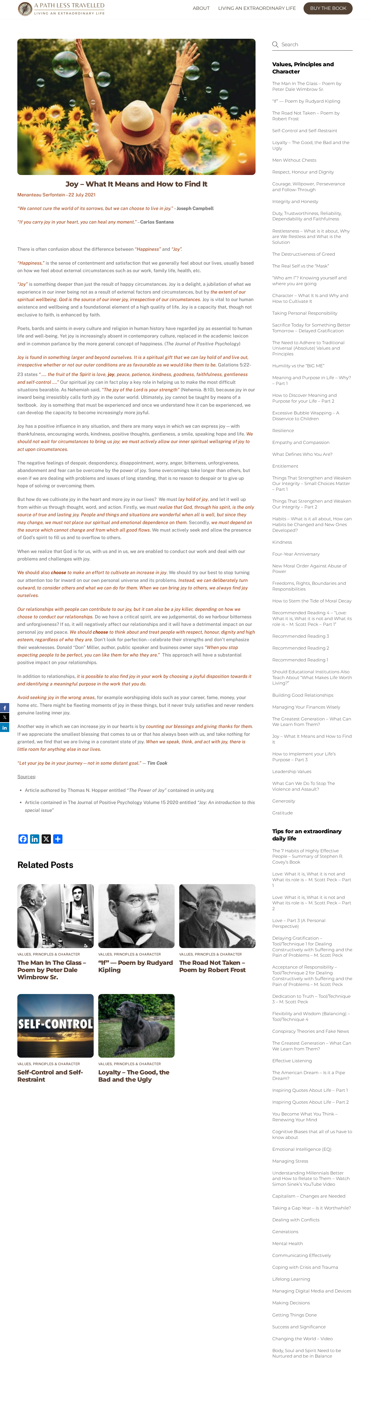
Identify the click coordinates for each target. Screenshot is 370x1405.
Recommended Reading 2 (300, 648)
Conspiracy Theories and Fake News (310, 1031)
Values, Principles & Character (48, 954)
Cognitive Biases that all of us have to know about (312, 1134)
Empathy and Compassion (301, 442)
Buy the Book (328, 8)
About (201, 8)
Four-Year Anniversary (296, 554)
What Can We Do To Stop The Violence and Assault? (303, 786)
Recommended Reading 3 (300, 636)
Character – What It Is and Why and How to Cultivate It (310, 298)
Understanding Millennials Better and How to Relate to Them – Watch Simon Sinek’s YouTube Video (311, 1178)
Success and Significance (299, 1327)
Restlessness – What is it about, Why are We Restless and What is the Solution (311, 236)
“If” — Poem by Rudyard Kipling (306, 101)
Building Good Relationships (302, 695)
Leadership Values (291, 771)
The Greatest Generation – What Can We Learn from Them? (311, 721)
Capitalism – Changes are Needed (308, 1196)
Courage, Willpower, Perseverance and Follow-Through (308, 186)
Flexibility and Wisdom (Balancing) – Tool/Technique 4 (311, 1016)
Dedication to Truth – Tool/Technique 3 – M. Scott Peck (311, 999)
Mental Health (287, 1243)
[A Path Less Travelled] (68, 36)
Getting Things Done (294, 1315)
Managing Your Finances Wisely (306, 707)
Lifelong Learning (291, 1279)
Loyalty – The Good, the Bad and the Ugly (133, 1076)
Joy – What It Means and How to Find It (137, 184)
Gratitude (282, 813)
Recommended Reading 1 (300, 660)
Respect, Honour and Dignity (303, 172)
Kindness (282, 542)
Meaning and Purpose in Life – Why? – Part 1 (311, 380)
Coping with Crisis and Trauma (305, 1267)
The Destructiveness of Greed (303, 254)
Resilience (283, 430)
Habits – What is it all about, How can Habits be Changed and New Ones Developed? (312, 524)
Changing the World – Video (302, 1338)
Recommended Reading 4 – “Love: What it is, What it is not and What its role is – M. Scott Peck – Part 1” (312, 618)
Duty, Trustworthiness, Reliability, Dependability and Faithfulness (307, 216)
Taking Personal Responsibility (304, 313)
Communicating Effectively (302, 1255)
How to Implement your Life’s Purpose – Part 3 (304, 756)
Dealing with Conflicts (295, 1220)
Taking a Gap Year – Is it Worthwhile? (311, 1208)
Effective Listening (292, 1060)
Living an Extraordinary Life (257, 8)
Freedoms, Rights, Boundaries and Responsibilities (309, 586)
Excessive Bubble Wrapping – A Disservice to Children (305, 415)
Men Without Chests (294, 160)
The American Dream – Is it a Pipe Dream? (308, 1075)
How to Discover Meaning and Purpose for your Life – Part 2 (304, 398)
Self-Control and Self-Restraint (304, 130)
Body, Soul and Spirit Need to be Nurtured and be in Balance (306, 1353)
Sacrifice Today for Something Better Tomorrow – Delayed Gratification (311, 327)
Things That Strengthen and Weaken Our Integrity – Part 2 (311, 504)
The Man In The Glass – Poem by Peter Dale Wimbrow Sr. (51, 970)
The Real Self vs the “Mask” (300, 266)
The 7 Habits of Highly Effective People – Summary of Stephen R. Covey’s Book (307, 856)
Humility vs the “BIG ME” (298, 365)
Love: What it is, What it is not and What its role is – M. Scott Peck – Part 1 (311, 879)
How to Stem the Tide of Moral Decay (312, 601)
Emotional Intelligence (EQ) (302, 1149)
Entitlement (285, 466)
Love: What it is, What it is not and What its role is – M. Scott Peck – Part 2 (311, 903)
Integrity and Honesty (295, 201)
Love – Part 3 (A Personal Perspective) (298, 923)
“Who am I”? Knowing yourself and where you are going (309, 280)
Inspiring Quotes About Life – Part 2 (310, 1102)
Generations (285, 1231)
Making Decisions (291, 1303)
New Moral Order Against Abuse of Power (309, 568)
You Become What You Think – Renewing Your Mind (305, 1116)
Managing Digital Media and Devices (311, 1291)
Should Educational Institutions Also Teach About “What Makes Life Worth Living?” (312, 677)
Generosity (283, 801)
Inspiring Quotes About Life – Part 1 (310, 1090)
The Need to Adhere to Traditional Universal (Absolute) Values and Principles (308, 348)
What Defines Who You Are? (302, 454)
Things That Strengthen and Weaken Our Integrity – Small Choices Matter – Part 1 (311, 483)
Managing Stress (290, 1161)
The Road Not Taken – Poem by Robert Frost (212, 966)
